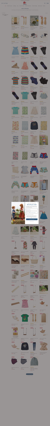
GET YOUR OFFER (31, 219)
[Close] (38, 203)
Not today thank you (32, 221)
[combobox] (27, 213)
